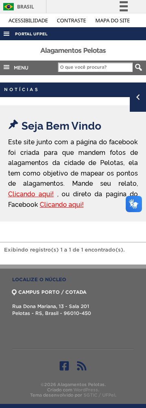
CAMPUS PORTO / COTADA (52, 292)
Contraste (72, 20)
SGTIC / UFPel (99, 395)
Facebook (64, 365)
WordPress (85, 389)
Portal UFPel (31, 34)
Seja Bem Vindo (61, 125)
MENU (19, 67)
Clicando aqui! (31, 193)
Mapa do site (112, 20)
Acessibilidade (29, 20)
